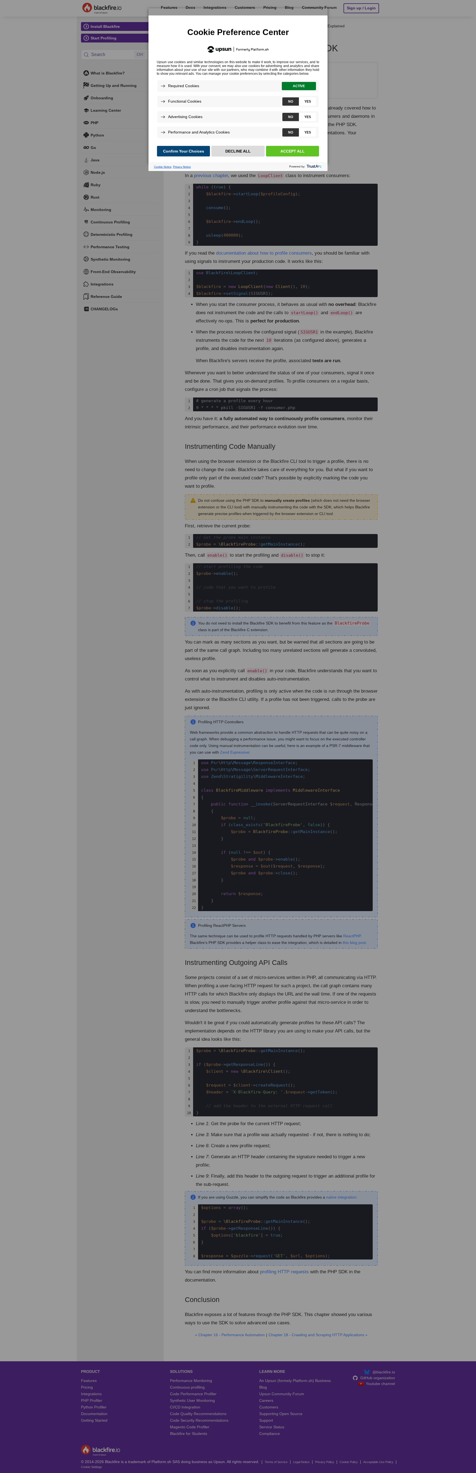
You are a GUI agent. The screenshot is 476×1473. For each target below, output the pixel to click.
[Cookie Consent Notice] (238, 93)
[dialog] (238, 86)
